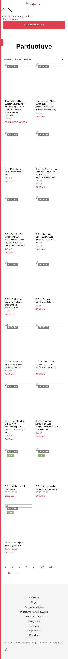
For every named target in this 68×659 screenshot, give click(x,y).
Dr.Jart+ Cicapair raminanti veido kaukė (45, 300)
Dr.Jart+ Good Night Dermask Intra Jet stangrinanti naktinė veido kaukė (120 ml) (47, 425)
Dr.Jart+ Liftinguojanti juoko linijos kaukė (14, 544)
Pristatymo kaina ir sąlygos (34, 611)
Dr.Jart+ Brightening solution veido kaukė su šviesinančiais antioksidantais (15, 303)
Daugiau (40, 116)
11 (50, 566)
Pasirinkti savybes (16, 122)
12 (9, 572)
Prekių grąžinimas (34, 616)
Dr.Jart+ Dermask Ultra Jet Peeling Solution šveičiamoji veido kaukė (46, 364)
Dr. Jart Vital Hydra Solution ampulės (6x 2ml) (14, 172)
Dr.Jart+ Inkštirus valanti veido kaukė (15, 487)
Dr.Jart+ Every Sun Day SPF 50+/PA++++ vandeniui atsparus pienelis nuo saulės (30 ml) (15, 427)
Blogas (34, 602)
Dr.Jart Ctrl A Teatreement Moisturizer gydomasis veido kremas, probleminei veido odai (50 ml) (46, 174)
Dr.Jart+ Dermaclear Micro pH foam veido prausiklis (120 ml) (13, 364)
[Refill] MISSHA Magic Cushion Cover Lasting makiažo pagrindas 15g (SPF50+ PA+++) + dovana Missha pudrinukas (15, 108)
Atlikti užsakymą (34, 25)
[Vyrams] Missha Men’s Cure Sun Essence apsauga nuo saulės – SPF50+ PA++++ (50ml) (46, 105)
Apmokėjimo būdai (34, 607)
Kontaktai (34, 635)
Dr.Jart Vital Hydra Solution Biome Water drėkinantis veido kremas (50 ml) (46, 238)
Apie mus (34, 597)
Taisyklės (34, 626)
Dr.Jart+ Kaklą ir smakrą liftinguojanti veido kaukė (46, 487)
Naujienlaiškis (34, 630)
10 (42, 566)
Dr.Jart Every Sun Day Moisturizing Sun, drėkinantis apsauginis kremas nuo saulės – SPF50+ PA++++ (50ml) (15, 240)
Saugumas (34, 621)
